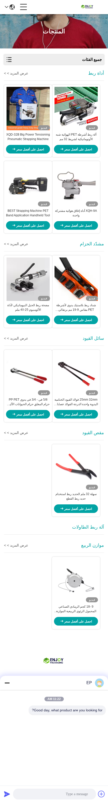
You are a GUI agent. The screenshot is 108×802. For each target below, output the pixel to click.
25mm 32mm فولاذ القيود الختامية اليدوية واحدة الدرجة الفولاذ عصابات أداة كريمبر (76, 402)
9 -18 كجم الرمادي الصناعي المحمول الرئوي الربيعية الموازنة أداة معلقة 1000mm (76, 609)
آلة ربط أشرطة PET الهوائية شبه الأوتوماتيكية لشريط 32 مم (76, 137)
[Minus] (7, 683)
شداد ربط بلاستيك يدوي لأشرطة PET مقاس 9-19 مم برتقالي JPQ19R (76, 307)
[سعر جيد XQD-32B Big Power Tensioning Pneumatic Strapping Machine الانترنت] (28, 108)
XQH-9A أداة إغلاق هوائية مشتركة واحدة (76, 213)
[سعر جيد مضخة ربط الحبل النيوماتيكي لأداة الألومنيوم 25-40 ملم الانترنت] (28, 279)
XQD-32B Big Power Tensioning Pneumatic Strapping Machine (28, 137)
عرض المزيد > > (16, 73)
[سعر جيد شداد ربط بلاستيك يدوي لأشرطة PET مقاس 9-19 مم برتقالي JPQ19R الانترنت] (76, 279)
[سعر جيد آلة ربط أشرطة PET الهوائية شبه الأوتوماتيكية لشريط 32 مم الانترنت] (76, 108)
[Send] (7, 793)
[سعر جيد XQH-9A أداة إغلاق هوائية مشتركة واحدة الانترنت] (76, 184)
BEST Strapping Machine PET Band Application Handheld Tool (28, 213)
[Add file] (101, 793)
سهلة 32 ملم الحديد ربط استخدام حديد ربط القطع (76, 496)
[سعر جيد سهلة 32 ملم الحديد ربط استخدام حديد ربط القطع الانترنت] (76, 468)
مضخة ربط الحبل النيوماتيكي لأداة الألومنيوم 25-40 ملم (28, 307)
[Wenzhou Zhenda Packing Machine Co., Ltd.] (87, 7)
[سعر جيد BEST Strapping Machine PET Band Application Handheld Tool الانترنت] (28, 184)
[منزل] (54, 667)
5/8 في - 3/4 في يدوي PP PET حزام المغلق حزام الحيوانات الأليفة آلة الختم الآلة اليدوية (28, 402)
